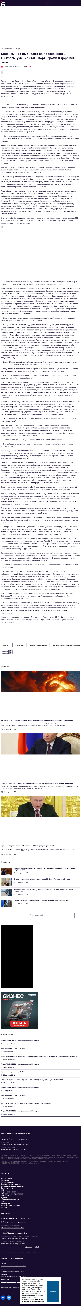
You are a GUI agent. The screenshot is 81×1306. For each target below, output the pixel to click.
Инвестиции (6, 1178)
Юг (2, 1285)
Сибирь (4, 1274)
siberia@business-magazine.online (13, 1276)
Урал (3, 1269)
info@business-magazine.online (12, 1228)
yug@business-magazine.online (12, 1287)
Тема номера (7, 1188)
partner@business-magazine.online (13, 1244)
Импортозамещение (10, 1200)
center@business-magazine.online (13, 1266)
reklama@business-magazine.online (14, 1233)
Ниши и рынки (7, 1182)
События (5, 1180)
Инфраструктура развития (13, 1186)
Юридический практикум (12, 1194)
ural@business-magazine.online (12, 1271)
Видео (4, 1207)
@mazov (28, 1247)
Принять (53, 1291)
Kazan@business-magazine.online (13, 1282)
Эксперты (5, 1204)
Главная (4, 49)
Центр (3, 1263)
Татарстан (5, 1279)
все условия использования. (32, 1296)
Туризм (4, 1198)
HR (2, 1190)
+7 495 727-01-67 (25, 1218)
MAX (37, 1247)
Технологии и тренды (11, 1184)
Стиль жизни (7, 1196)
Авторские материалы (11, 1205)
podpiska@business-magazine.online (14, 1238)
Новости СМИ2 (7, 651)
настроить (35, 1299)
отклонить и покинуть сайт (33, 1301)
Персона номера (14, 49)
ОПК (3, 1202)
